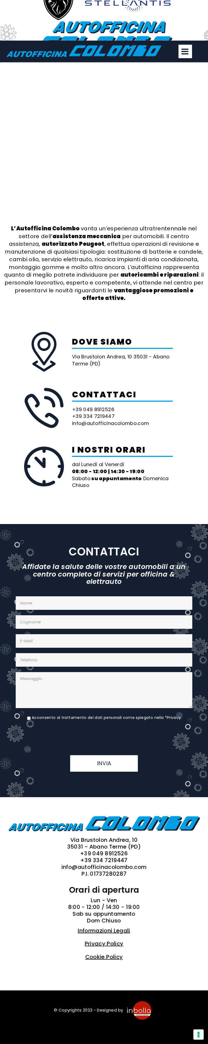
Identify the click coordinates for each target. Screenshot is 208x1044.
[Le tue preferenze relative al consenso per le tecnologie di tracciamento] (198, 1034)
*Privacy (173, 717)
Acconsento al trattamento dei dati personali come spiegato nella (106, 717)
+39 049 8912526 (104, 853)
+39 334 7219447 (103, 860)
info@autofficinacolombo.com (104, 867)
